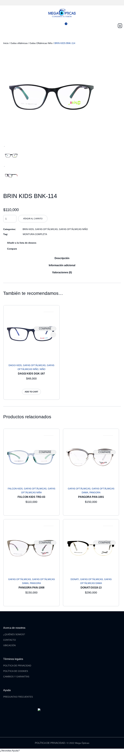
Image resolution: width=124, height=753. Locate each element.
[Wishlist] (49, 435)
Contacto (9, 640)
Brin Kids (28, 229)
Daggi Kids (15, 365)
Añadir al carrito (32, 219)
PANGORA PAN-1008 (31, 587)
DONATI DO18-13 (91, 587)
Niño (42, 369)
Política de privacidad (50, 743)
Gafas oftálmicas (19, 43)
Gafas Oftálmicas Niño (41, 43)
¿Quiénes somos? (14, 634)
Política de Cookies (15, 671)
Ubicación (9, 645)
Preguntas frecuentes (18, 696)
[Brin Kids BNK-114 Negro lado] (11, 175)
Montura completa (35, 234)
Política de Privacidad (17, 665)
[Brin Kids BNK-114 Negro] (51, 95)
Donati (75, 579)
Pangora (94, 492)
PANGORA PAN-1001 (91, 497)
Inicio (6, 43)
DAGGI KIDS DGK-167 (31, 373)
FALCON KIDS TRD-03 (31, 497)
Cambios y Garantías (16, 676)
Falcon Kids (15, 488)
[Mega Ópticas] (62, 13)
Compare (12, 248)
